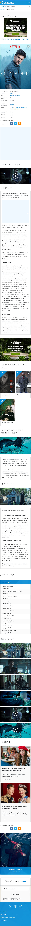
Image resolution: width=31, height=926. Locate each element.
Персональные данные (7, 917)
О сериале (9, 39)
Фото (23, 39)
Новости (28, 39)
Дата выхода (16, 39)
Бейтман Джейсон (15, 107)
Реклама (3, 914)
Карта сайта (4, 920)
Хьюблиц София (14, 109)
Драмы (12, 95)
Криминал (17, 95)
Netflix (12, 104)
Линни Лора (24, 107)
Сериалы (2, 9)
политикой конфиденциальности (10, 899)
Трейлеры (2, 39)
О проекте (3, 911)
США (11, 93)
